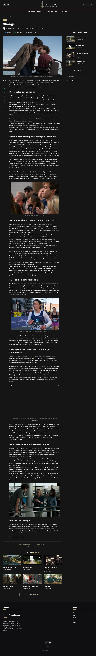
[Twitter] (4, 92)
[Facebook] (4, 84)
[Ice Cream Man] (32, 560)
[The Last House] (12, 579)
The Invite (47, 586)
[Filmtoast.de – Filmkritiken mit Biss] (48, 5)
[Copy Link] (4, 108)
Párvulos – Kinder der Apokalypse (50, 568)
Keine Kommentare (30, 28)
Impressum (56, 647)
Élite (29, 547)
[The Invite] (53, 579)
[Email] (4, 100)
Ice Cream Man (28, 567)
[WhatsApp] (4, 88)
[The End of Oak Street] (12, 560)
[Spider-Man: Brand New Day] (32, 579)
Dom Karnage (11, 28)
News (57, 11)
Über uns (64, 11)
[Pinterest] (4, 96)
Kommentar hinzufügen (32, 594)
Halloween (41, 256)
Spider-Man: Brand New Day (32, 586)
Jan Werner (7, 588)
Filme (5, 20)
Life (30, 358)
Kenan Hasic (48, 588)
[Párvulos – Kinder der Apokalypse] (53, 560)
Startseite (31, 11)
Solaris (37, 547)
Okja (33, 358)
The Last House (8, 586)
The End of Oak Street (10, 567)
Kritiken (40, 11)
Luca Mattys (8, 569)
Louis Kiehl (27, 569)
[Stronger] (32, 55)
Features (50, 11)
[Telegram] (4, 104)
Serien (74, 617)
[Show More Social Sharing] (35, 32)
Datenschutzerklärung (44, 647)
